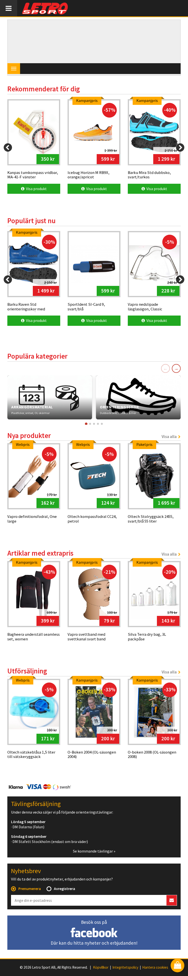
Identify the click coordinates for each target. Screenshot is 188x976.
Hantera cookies (155, 967)
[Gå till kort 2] (90, 424)
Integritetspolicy (125, 967)
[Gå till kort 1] (86, 423)
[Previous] (8, 147)
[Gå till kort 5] (102, 424)
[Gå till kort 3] (94, 424)
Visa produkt (35, 188)
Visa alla (169, 436)
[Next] (180, 147)
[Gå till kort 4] (98, 424)
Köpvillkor (100, 967)
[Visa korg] (177, 966)
